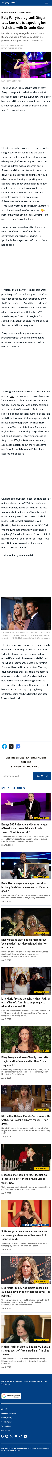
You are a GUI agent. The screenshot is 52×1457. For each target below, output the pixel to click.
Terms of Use (6, 1426)
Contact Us (5, 1430)
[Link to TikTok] (20, 1436)
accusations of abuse (12, 453)
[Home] (9, 2)
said (12, 395)
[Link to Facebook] (2, 1436)
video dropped (13, 298)
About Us (4, 1409)
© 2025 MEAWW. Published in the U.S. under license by (22, 1381)
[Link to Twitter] (11, 1436)
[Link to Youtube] (16, 1436)
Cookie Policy (6, 1422)
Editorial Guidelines (8, 1413)
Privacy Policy (6, 1418)
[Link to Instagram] (6, 1436)
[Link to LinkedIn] (25, 1436)
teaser (38, 148)
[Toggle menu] (48, 2)
